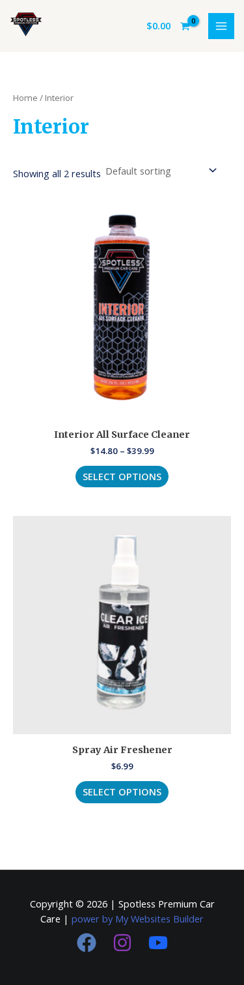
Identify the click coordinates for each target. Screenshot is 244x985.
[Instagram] (122, 942)
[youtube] (158, 942)
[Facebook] (86, 942)
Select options (122, 476)
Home (25, 98)
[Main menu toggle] (221, 26)
